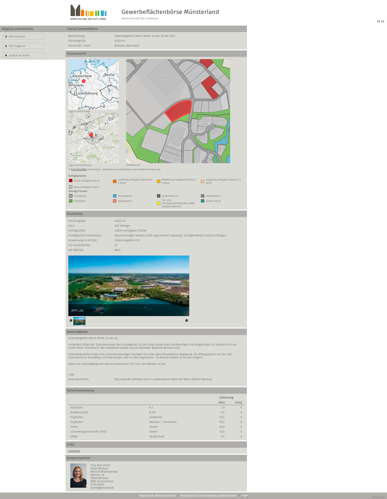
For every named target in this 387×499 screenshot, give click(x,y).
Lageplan (74, 451)
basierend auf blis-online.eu (140, 18)
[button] (23, 36)
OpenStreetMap (79, 169)
